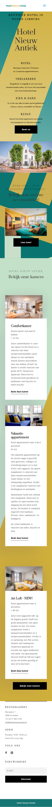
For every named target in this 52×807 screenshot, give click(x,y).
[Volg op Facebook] (6, 752)
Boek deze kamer (19, 391)
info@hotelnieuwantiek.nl (16, 722)
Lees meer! (26, 242)
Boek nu (26, 129)
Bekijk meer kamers (30, 685)
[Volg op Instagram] (12, 752)
